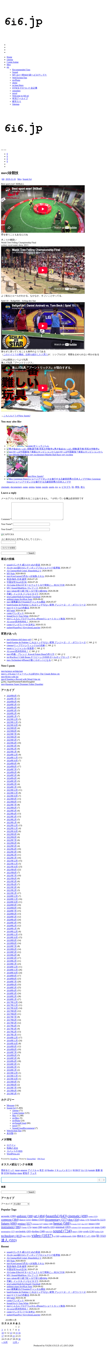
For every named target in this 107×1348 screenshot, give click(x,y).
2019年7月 (12, 946)
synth (89, 1231)
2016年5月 (12, 1058)
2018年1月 (12, 999)
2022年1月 (12, 858)
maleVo (49, 1227)
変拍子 (26, 1173)
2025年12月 (12, 719)
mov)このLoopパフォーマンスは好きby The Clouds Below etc (30, 674)
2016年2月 (12, 1067)
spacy (77, 1231)
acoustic (8, 1216)
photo (14, 83)
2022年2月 (12, 855)
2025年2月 (12, 749)
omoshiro (16, 91)
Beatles (50, 1170)
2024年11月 (12, 757)
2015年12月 (12, 1073)
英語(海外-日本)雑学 (17, 579)
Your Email (6, 529)
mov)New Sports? (36, 476)
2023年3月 (12, 816)
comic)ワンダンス (15, 613)
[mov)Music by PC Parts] (2, 149)
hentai (38, 487)
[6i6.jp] (23, 40)
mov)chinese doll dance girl (19, 639)
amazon (23, 1170)
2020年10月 (12, 902)
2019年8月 (12, 943)
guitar (48, 1224)
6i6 (3, 179)
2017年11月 (12, 1005)
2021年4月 (12, 884)
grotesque (37, 1224)
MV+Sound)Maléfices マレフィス (22, 588)
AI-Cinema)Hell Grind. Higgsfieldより (24, 571)
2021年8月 (12, 872)
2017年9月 (12, 1011)
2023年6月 (12, 808)
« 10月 (5, 1342)
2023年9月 (12, 799)
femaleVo (97, 1219)
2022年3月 (12, 852)
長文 (41, 1170)
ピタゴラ (66, 487)
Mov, (19, 179)
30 (19, 1339)
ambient (25, 1216)
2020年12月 (12, 896)
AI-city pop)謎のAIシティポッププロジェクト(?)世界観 (33, 568)
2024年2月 (12, 784)
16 (19, 1333)
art (39, 1216)
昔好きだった (7, 1170)
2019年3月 (12, 958)
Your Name (6, 524)
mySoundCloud (19, 1123)
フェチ (33, 1173)
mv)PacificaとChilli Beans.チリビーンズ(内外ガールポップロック (38, 657)
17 (3, 1336)
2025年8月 (12, 731)
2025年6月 (12, 737)
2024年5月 (12, 775)
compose (10, 1219)
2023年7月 (12, 805)
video (42, 1235)
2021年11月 (12, 864)
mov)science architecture (12, 671)
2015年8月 (12, 1085)
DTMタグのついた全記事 (24, 88)
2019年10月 (12, 937)
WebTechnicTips (19, 77)
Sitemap (15, 104)
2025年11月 (12, 722)
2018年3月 (12, 993)
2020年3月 (12, 922)
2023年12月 (12, 790)
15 (16, 1333)
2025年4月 (12, 743)
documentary (16, 487)
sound (62, 1231)
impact (94, 1224)
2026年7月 (12, 699)
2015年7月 (12, 1088)
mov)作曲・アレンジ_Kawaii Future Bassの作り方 (30, 654)
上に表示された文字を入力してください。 (22, 539)
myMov (15, 1118)
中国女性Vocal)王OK (17, 582)
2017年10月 (12, 1008)
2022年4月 (12, 849)
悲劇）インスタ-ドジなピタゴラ (23, 594)
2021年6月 (12, 878)
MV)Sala (11, 573)
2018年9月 (12, 976)
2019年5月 (12, 952)
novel (14, 93)
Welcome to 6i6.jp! (20, 96)
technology (11, 1236)
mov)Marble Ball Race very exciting (57, 454)
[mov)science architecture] (5, 149)
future (9, 1223)
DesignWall (31, 1159)
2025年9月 (12, 728)
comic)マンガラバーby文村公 (21, 624)
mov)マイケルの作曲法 (18, 608)
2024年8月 (12, 766)
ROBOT (77, 1170)
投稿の (12, 1148)
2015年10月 (12, 1079)
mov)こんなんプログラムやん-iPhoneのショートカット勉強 (36, 619)
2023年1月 (12, 822)
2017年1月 (12, 1034)
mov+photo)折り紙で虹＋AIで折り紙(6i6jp (27, 591)
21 (14, 1336)
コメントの (14, 1151)
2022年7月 (12, 840)
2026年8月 (12, 696)
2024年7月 (12, 769)
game (25, 487)
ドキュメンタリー (63, 1170)
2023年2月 (12, 819)
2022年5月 (12, 846)
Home (9, 57)
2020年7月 (12, 911)
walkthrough (68, 1236)
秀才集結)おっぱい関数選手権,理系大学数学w (76, 449)
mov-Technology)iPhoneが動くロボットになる (29, 660)
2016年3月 (12, 1064)
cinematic (5, 487)
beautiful (56, 1216)
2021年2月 (12, 890)
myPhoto (16, 80)
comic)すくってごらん (38, 446)
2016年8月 (12, 1049)
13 (11, 1333)
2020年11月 (12, 899)
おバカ (84, 1170)
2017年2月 (12, 1032)
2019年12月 (12, 931)
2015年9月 (12, 1082)
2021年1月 (12, 893)
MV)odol (11, 610)
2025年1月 (12, 752)
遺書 (97, 1170)
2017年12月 (12, 1002)
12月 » (16, 1342)
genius (32, 487)
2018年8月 (12, 978)
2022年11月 (12, 828)
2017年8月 (12, 1014)
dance (25, 1219)
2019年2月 (12, 961)
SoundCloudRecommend (23, 1128)
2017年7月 (12, 1017)
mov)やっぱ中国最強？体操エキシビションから (79, 452)
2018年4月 (12, 990)
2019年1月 (12, 964)
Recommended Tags (21, 69)
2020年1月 (12, 928)
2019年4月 (12, 955)
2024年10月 (12, 760)
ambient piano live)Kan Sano (19, 599)
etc (8, 67)
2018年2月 (12, 996)
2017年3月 (12, 1029)
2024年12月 (12, 755)
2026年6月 (12, 701)
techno (99, 1232)
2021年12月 (12, 861)
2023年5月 (12, 811)
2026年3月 (12, 710)
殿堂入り (16, 101)
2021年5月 (12, 881)
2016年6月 (12, 1055)
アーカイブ (6, 1204)
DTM (6, 1173)
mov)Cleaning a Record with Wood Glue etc (20, 679)
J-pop (27, 1227)
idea (84, 1224)
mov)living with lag (9, 676)
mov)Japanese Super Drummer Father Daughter (22, 684)
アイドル (32, 1170)
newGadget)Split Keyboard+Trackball (23, 596)
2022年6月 (12, 843)
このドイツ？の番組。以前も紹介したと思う (25, 354)
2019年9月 (12, 940)
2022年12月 (12, 825)
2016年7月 (12, 1052)
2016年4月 (12, 1061)
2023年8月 (12, 802)
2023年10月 (12, 796)
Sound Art (27, 179)
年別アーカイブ (20, 98)
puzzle (45, 487)
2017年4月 (12, 1026)
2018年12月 (12, 967)
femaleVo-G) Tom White (18, 616)
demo (38, 1219)
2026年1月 (12, 716)
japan (17, 1170)
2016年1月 (12, 1070)
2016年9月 (12, 1046)
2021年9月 (12, 869)
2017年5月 (12, 1023)
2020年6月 (12, 914)
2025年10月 (12, 725)
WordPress (14, 1159)
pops (100, 1227)
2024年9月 (12, 763)
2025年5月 (12, 740)
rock (49, 1232)
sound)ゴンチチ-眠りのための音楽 (23, 565)
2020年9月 (12, 905)
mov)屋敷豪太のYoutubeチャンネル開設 (26, 602)
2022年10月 (12, 831)
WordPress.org (13, 1154)
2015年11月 (12, 1076)
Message (10, 1105)
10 (3, 1333)
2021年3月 (12, 887)
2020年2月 (12, 925)
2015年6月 (12, 1090)
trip (27, 1236)
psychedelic (23, 1231)
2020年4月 (12, 920)
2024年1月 (12, 787)
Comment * (6, 519)
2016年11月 (12, 1040)
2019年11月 (12, 934)
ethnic (85, 1220)
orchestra (76, 1227)
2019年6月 (12, 949)
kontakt (91, 1170)
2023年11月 (12, 793)
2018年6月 (12, 984)
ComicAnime (13, 62)
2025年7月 (12, 734)
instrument (11, 1227)
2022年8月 (12, 837)
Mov (9, 64)
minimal (63, 1227)
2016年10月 (12, 1043)
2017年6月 (12, 1020)
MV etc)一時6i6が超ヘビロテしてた (29, 75)
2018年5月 (12, 987)
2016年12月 (12, 1037)
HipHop (13, 1173)
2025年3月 (12, 746)
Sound (15, 72)
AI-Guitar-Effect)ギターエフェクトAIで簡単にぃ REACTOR (36, 585)
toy (56, 487)
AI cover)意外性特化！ (18, 621)
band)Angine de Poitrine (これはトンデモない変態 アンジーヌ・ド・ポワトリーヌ (46, 605)
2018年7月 (12, 981)
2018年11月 (12, 970)
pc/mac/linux (18, 85)
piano (19, 1173)
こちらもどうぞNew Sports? (16, 416)
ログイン (11, 1145)
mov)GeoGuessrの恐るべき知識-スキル (25, 576)
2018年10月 (12, 973)
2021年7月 (12, 875)
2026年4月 (12, 707)
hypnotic (76, 1224)
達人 (83, 487)
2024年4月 (12, 778)
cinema (10, 59)
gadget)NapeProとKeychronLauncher (23, 627)
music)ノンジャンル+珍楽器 (20, 648)
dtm (73, 1219)
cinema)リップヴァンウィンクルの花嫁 (26, 645)
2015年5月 (12, 1093)
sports (51, 487)
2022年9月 (12, 834)
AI (45, 1170)
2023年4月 (12, 813)
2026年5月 (12, 704)
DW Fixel (41, 1159)
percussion (88, 1227)
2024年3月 (12, 781)
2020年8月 (12, 908)
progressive (8, 1232)
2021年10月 (12, 866)
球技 (77, 487)
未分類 (10, 1133)
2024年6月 (12, 772)
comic (93, 1216)
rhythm (38, 1231)
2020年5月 (12, 917)
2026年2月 (12, 713)
